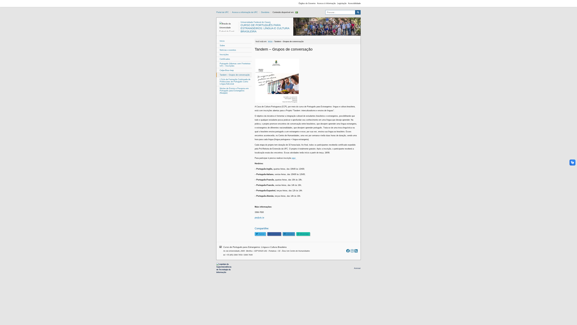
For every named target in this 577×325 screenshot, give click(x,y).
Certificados (225, 59)
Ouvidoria (265, 12)
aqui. (294, 158)
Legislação (342, 3)
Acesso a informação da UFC (245, 12)
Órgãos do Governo (307, 3)
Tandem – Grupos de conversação (235, 75)
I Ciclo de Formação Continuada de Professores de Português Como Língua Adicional (235, 81)
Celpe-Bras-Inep (227, 70)
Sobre (222, 45)
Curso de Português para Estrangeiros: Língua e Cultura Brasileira (265, 28)
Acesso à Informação (326, 3)
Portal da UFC (222, 12)
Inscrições (224, 54)
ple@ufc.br (259, 218)
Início (222, 41)
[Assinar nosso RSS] (356, 251)
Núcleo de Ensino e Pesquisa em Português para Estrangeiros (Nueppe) (234, 90)
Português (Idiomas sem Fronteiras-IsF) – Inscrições (235, 64)
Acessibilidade (354, 3)
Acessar (357, 268)
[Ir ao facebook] (348, 251)
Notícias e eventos (228, 50)
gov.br (221, 3)
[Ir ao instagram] (352, 251)
